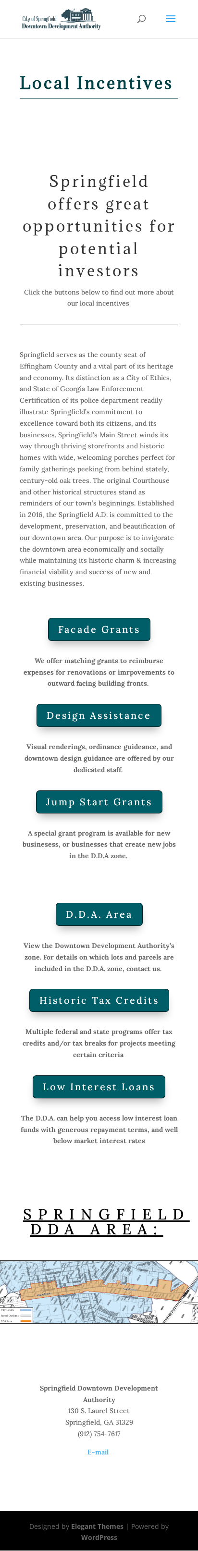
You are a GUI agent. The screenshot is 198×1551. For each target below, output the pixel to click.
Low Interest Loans (99, 1087)
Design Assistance (99, 715)
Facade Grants (99, 629)
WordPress (99, 1537)
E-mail (99, 1452)
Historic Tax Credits (99, 1000)
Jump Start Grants (99, 802)
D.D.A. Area (99, 914)
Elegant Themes (97, 1526)
